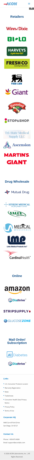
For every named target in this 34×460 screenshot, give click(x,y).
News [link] (7, 392)
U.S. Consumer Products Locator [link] (16, 384)
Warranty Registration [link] (12, 388)
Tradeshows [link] (9, 396)
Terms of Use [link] (9, 411)
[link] (10, 4)
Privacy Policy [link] (9, 407)
